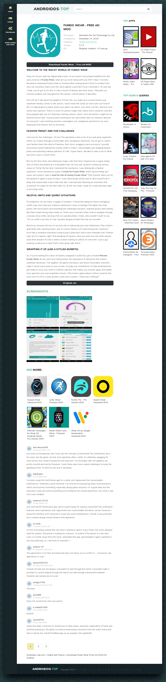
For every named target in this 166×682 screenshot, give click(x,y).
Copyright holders (117, 669)
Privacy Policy (92, 669)
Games (10, 22)
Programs (10, 32)
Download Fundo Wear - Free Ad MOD (70, 64)
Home (10, 12)
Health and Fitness (88, 42)
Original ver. (70, 283)
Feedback (103, 669)
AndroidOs (51, 9)
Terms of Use (133, 669)
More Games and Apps (10, 44)
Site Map (80, 669)
